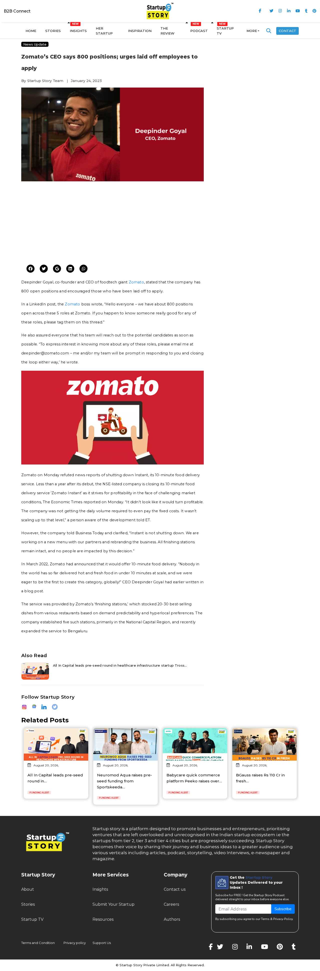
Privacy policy (75, 943)
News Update (34, 44)
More (251, 31)
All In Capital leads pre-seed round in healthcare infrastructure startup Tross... (120, 665)
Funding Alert (39, 792)
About (27, 889)
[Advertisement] (112, 222)
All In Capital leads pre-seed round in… (55, 778)
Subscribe (283, 909)
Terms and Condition (38, 943)
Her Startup (104, 30)
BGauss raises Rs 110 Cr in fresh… (260, 778)
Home (31, 31)
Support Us (98, 943)
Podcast (199, 31)
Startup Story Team (45, 81)
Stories (53, 31)
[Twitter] (30, 269)
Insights (78, 31)
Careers (171, 904)
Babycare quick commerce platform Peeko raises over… (194, 778)
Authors (172, 919)
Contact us (175, 889)
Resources (103, 919)
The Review (167, 30)
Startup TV (225, 30)
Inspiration (140, 31)
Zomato (136, 282)
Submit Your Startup (113, 904)
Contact (287, 31)
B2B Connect (17, 11)
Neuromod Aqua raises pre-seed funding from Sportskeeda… (124, 781)
